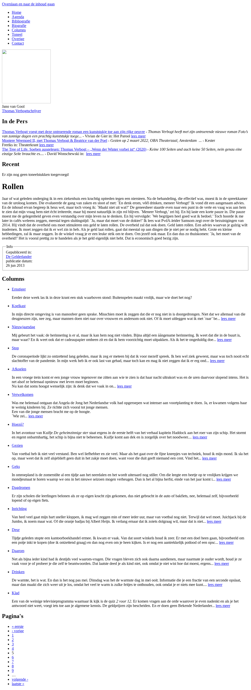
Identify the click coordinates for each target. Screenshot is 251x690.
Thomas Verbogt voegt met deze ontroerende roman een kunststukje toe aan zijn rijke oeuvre (73, 132)
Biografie (19, 26)
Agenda (18, 17)
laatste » (18, 684)
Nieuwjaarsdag (23, 327)
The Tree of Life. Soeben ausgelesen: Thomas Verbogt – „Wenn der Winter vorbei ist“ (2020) (74, 149)
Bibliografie (21, 21)
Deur (16, 530)
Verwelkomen (22, 394)
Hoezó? (18, 424)
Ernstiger (19, 289)
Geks (16, 466)
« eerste (18, 626)
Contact (18, 43)
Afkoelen (19, 369)
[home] (26, 102)
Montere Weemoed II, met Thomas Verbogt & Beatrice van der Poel (54, 140)
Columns (19, 30)
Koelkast (18, 306)
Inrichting (19, 509)
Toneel (17, 34)
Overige (18, 39)
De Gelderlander (19, 256)
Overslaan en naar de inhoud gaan (28, 4)
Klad (15, 593)
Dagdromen (21, 487)
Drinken (18, 572)
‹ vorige (18, 631)
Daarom (18, 551)
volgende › (20, 679)
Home (16, 12)
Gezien (17, 445)
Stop (15, 348)
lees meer (138, 136)
